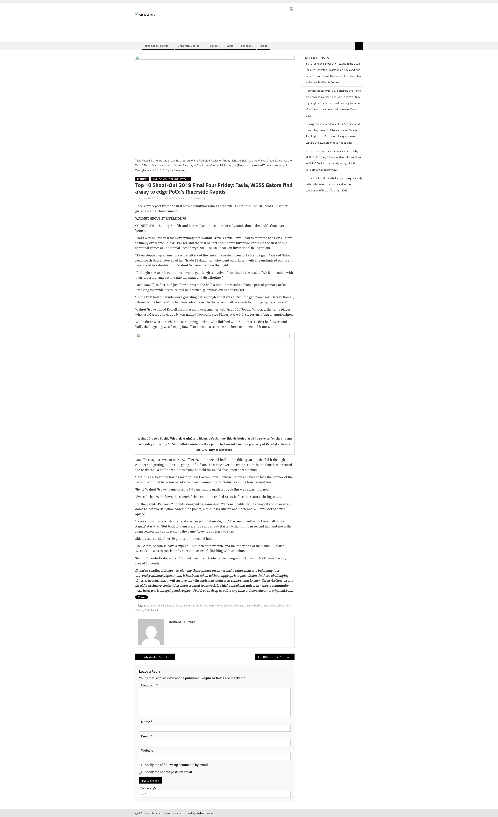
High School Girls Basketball (171, 179)
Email (146, 736)
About (263, 46)
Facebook (247, 46)
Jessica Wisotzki (272, 605)
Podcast (214, 46)
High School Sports (156, 46)
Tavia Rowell (151, 610)
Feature (142, 179)
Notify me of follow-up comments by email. (176, 765)
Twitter (230, 46)
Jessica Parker (253, 605)
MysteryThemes (204, 813)
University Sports (188, 46)
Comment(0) (198, 198)
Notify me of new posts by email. (168, 772)
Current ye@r (150, 788)
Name (146, 722)
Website (147, 750)
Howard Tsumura (174, 198)
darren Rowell (216, 605)
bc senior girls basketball (160, 605)
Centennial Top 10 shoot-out (191, 605)
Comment (149, 685)
